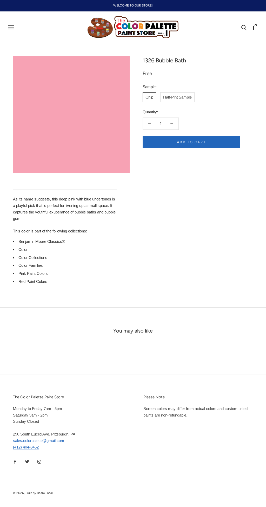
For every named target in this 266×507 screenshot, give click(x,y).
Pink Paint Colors (33, 273)
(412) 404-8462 (26, 447)
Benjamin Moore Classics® (41, 241)
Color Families (30, 265)
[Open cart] (255, 27)
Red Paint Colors (32, 281)
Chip (149, 97)
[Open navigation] (11, 27)
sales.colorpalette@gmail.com (38, 440)
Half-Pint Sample (177, 97)
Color (23, 249)
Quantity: (150, 112)
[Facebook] (15, 461)
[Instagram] (39, 461)
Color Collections (32, 257)
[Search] (244, 27)
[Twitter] (27, 461)
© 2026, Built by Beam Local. (33, 493)
